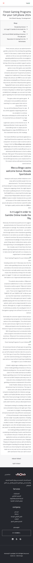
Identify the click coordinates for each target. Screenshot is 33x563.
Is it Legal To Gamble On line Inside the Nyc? (15, 30)
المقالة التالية (16, 463)
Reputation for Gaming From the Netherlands (16, 40)
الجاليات (17, 519)
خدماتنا (16, 514)
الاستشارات (16, 493)
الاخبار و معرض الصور (16, 521)
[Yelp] (16, 539)
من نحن (16, 511)
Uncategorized (26, 18)
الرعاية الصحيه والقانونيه (16, 498)
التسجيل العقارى (16, 496)
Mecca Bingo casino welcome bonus (17, 145)
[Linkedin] (13, 539)
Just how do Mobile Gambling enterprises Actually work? (14, 35)
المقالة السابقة (16, 458)
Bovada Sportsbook (20, 27)
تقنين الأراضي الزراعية (16, 516)
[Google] (20, 539)
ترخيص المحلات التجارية (17, 501)
